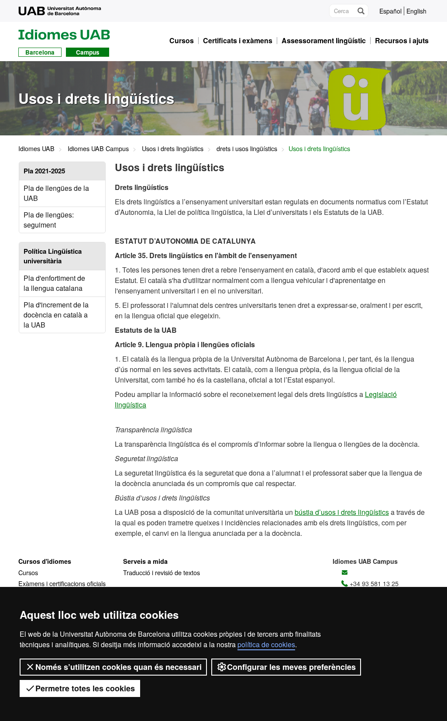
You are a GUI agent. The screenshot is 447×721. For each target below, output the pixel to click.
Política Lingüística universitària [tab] (53, 255)
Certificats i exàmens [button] (237, 40)
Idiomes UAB (36, 148)
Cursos (28, 572)
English (416, 11)
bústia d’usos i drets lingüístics (342, 512)
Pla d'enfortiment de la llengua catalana (54, 283)
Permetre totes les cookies (85, 688)
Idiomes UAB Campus (98, 148)
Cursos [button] (181, 40)
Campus (88, 52)
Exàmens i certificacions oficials (62, 583)
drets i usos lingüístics (247, 148)
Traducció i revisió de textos (161, 572)
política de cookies (266, 644)
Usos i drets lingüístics (172, 148)
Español (390, 11)
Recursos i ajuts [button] (402, 40)
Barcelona (40, 52)
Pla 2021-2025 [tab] (44, 171)
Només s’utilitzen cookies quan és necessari (118, 667)
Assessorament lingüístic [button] (324, 40)
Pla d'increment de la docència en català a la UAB (56, 315)
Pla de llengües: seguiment (49, 220)
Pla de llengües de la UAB (56, 193)
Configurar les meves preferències (291, 667)
